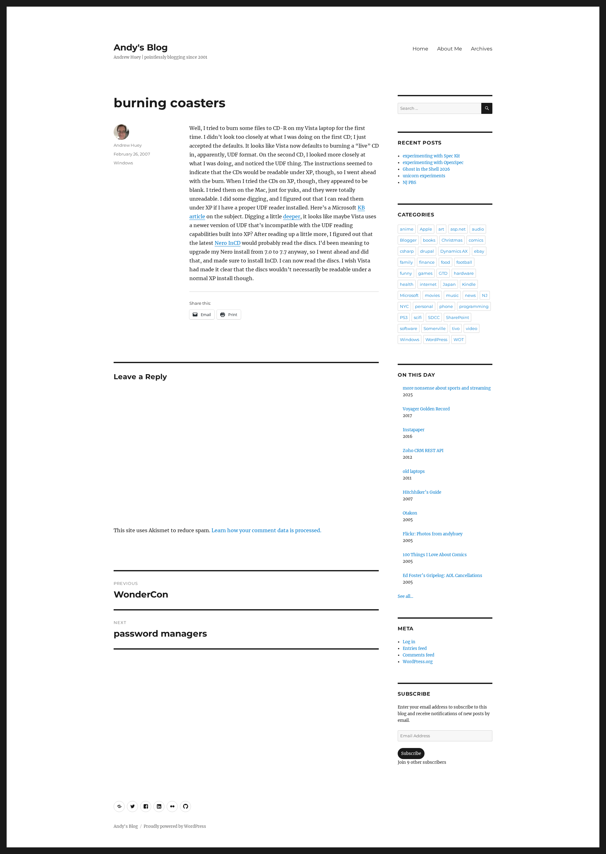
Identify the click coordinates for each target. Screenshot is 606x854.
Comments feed (418, 655)
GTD (443, 273)
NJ (485, 295)
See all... (405, 596)
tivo (456, 328)
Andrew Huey (128, 145)
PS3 (403, 317)
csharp (407, 251)
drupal (427, 251)
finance (427, 262)
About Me (449, 49)
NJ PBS (409, 182)
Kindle (469, 284)
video (471, 328)
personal (424, 306)
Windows (123, 162)
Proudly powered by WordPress (175, 826)
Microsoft (409, 295)
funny (406, 273)
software (408, 328)
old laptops (414, 471)
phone (446, 306)
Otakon (410, 513)
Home (420, 49)
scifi (418, 317)
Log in (409, 642)
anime (406, 229)
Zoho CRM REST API (423, 450)
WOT (459, 339)
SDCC (434, 317)
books (429, 240)
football (464, 262)
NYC (404, 306)
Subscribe (411, 753)
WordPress (436, 339)
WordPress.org (418, 661)
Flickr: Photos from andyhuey (432, 534)
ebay (479, 251)
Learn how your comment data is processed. (266, 530)
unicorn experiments (424, 176)
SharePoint (457, 317)
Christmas (452, 240)
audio (478, 229)
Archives (481, 49)
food (445, 262)
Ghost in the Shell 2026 (426, 169)
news (470, 295)
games (425, 273)
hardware (464, 273)
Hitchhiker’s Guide (422, 492)
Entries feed (415, 648)
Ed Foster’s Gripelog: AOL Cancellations (442, 575)
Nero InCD (228, 243)
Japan (449, 284)
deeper (291, 216)
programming (474, 306)
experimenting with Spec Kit (431, 156)
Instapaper (414, 430)
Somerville (435, 328)
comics (476, 240)
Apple (426, 229)
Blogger (408, 240)
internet (428, 284)
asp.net (458, 229)
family (406, 262)
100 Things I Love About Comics (435, 554)
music (452, 295)
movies (432, 295)
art (441, 229)
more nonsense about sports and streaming (447, 388)
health (406, 284)
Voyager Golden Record (426, 409)
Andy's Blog (141, 47)
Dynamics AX (454, 251)
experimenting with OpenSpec (433, 162)
